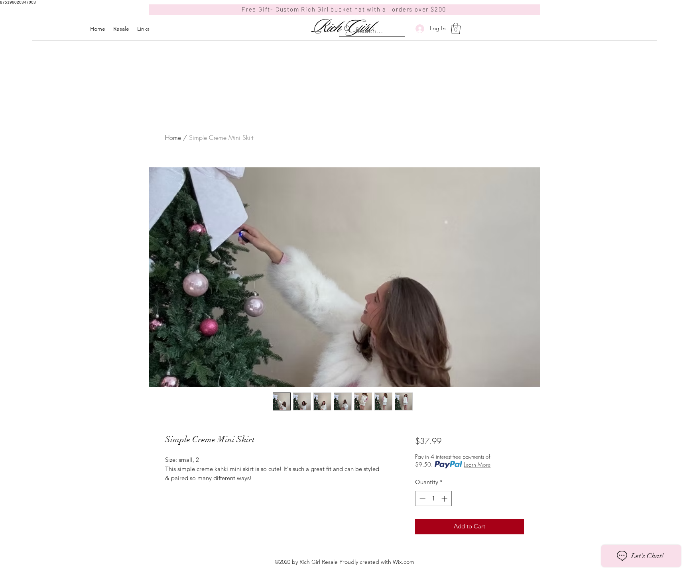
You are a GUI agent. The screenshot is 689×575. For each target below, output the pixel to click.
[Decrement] (421, 498)
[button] (456, 28)
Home (173, 137)
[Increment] (445, 498)
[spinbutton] (433, 498)
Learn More (477, 464)
